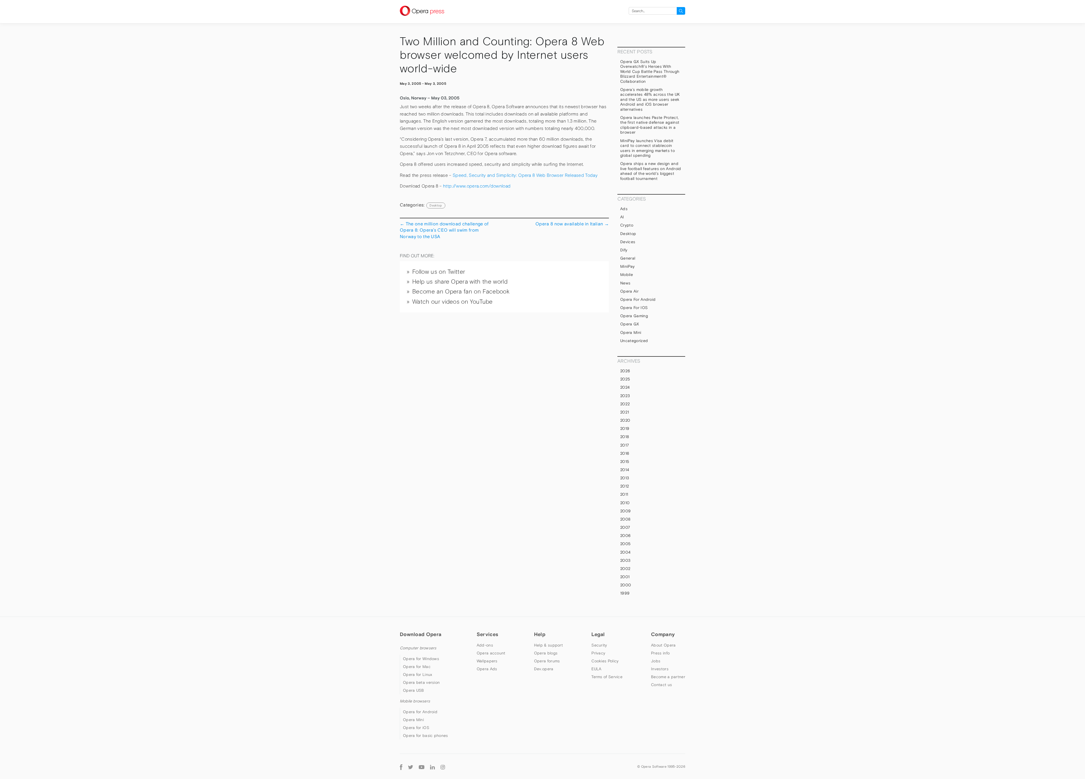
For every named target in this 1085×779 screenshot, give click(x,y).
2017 (624, 445)
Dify (623, 250)
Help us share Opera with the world (459, 281)
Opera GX (629, 324)
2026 (625, 371)
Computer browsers (418, 648)
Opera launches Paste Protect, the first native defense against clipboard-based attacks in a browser (649, 125)
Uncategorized (634, 340)
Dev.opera (544, 669)
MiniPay (627, 266)
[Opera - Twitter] (410, 766)
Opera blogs (545, 653)
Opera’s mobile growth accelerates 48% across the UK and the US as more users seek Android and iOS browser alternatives (650, 99)
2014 (624, 469)
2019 (624, 428)
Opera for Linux (417, 674)
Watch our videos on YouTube (452, 301)
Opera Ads (487, 669)
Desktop (435, 205)
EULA (596, 669)
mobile (626, 274)
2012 (624, 486)
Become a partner (668, 676)
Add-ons (485, 645)
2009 (625, 511)
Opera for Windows (421, 658)
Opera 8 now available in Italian (572, 223)
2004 (625, 552)
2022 (625, 404)
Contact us (661, 684)
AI (622, 217)
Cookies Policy (605, 661)
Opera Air (629, 291)
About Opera (663, 645)
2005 (625, 543)
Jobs (655, 661)
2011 (624, 494)
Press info (660, 653)
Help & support (548, 645)
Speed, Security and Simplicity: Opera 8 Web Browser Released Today (525, 175)
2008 (625, 519)
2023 (625, 395)
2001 (625, 577)
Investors (660, 669)
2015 (624, 461)
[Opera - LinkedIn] (432, 766)
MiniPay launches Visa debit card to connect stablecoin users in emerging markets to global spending (647, 148)
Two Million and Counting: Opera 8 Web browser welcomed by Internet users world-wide (502, 55)
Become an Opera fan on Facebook (460, 291)
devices (627, 242)
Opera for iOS (634, 307)
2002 (625, 568)
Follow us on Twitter (438, 271)
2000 (625, 585)
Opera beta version (421, 682)
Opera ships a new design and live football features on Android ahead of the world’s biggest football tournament (650, 171)
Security (599, 645)
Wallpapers (487, 661)
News (625, 283)
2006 (625, 535)
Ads (624, 208)
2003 (625, 560)
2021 (624, 412)
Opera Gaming (634, 316)
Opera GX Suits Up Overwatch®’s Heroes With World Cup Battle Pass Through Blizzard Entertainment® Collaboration (649, 71)
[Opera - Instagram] (443, 766)
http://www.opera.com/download (477, 186)
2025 (625, 379)
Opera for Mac (417, 666)
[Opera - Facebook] (401, 766)
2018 (624, 436)
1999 (625, 593)
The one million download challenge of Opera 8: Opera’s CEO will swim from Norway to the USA (444, 230)
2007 (625, 527)
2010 (625, 503)
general (627, 258)
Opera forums (547, 661)
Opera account (491, 653)
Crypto (626, 225)
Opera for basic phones (425, 735)
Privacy (598, 653)
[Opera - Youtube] (421, 766)
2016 (624, 453)
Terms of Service (606, 676)
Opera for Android (638, 299)
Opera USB (413, 690)
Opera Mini (630, 332)
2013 (624, 478)
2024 (625, 387)
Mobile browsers (415, 701)
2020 (625, 420)
